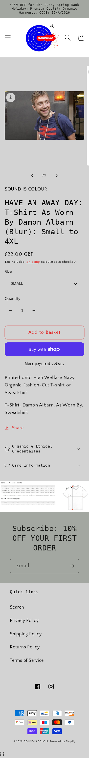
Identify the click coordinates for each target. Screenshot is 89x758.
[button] (8, 38)
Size (8, 271)
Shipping (33, 261)
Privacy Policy (24, 620)
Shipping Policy (26, 634)
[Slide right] (56, 175)
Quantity (13, 298)
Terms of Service (27, 660)
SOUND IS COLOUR (36, 741)
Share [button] (18, 428)
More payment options (45, 363)
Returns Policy (25, 647)
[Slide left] (32, 175)
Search (17, 607)
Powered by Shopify (62, 741)
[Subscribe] (72, 566)
